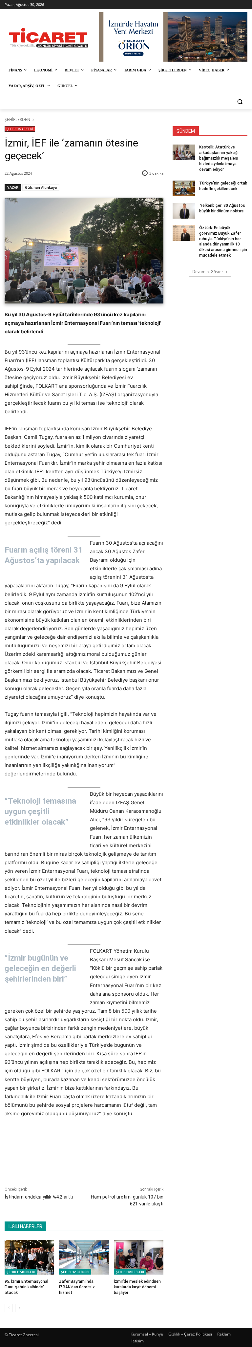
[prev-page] (9, 1308)
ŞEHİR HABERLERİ (20, 129)
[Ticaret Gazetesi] (49, 38)
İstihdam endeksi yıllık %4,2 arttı (39, 1197)
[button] (239, 101)
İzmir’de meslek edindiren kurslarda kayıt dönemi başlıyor (137, 1287)
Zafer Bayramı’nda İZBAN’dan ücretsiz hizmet (77, 1287)
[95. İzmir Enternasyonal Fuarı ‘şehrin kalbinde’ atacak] (29, 1257)
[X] (66, 1157)
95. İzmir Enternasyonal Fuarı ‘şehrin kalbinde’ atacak (26, 1287)
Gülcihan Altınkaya (41, 187)
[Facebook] (50, 1157)
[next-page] (19, 1308)
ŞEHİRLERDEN (17, 119)
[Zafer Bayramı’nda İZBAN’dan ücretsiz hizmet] (84, 1257)
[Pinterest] (81, 1157)
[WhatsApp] (96, 1157)
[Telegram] (111, 1157)
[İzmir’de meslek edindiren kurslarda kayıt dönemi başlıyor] (138, 1257)
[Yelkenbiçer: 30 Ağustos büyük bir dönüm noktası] (184, 211)
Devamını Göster (207, 271)
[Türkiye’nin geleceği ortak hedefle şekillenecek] (184, 188)
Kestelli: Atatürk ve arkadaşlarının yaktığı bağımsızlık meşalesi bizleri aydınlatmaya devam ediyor (219, 158)
